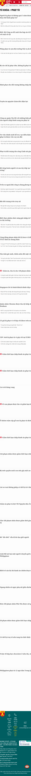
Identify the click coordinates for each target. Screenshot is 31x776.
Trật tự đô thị (13, 5)
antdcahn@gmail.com (25, 728)
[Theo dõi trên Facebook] (12, 2)
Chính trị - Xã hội (23, 5)
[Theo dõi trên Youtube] (14, 2)
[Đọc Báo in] (20, 2)
